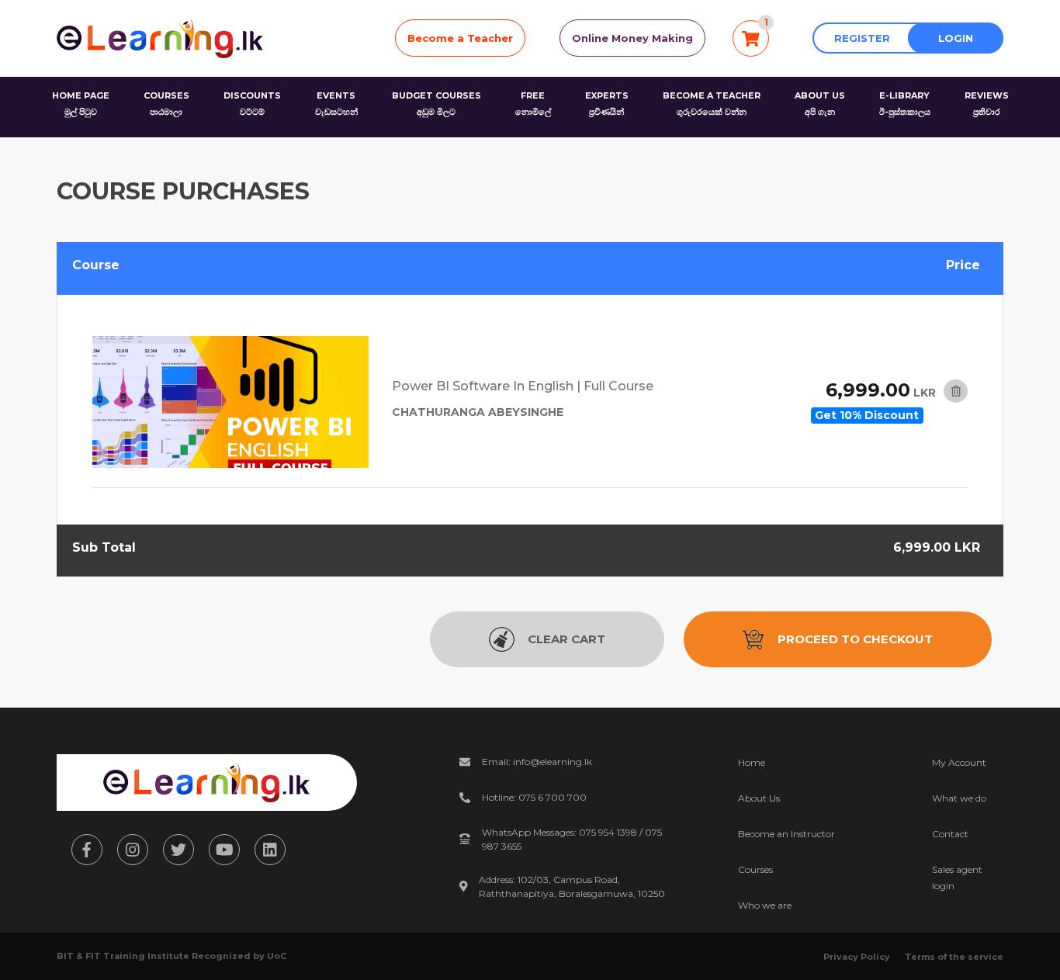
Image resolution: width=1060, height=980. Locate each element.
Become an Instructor (786, 834)
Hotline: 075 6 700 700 (534, 797)
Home (751, 762)
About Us (759, 798)
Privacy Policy (856, 956)
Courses (755, 869)
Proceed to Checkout (855, 639)
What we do (959, 798)
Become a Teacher (460, 38)
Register (862, 38)
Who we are (765, 905)
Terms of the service (954, 956)
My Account (959, 762)
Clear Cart (566, 639)
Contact (950, 834)
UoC (276, 956)
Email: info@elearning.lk (537, 761)
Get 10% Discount (867, 415)
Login (955, 38)
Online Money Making (632, 38)
